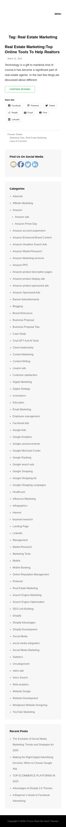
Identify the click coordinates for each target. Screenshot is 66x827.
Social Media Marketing (26, 650)
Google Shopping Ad (24, 478)
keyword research (23, 519)
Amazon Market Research (27, 251)
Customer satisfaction (25, 375)
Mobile (16, 560)
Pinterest (18, 581)
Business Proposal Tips (26, 327)
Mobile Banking (21, 567)
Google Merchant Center (27, 450)
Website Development (25, 698)
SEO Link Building (23, 608)
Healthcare (19, 492)
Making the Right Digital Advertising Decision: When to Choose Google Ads (33, 763)
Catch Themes (51, 821)
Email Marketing (22, 409)
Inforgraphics (20, 505)
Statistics (18, 657)
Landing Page (21, 526)
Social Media (20, 636)
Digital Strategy (21, 388)
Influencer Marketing (24, 498)
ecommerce (19, 395)
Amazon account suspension (29, 230)
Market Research (22, 547)
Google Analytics (22, 437)
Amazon (17, 210)
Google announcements (26, 443)
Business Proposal (23, 320)
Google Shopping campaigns (29, 485)
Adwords (18, 196)
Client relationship (23, 347)
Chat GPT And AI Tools (26, 340)
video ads (18, 670)
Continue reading (22, 90)
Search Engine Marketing (27, 595)
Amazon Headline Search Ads (30, 244)
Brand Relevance (23, 313)
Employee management (26, 416)
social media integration (26, 643)
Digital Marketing (22, 382)
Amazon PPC (20, 265)
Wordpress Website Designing (30, 705)
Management (20, 540)
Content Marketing (23, 354)
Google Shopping (23, 471)
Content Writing (21, 361)
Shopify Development (25, 629)
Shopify (17, 615)
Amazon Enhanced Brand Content (32, 237)
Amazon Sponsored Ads (26, 292)
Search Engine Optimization (29, 602)
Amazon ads (22, 217)
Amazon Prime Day (26, 223)
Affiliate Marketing (23, 203)
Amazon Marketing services (28, 258)
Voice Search (20, 677)
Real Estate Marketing (36, 138)
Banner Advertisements (26, 299)
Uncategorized (21, 663)
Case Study (19, 333)
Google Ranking (22, 457)
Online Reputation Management (31, 574)
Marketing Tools (17, 138)
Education (18, 402)
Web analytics (21, 684)
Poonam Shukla (15, 134)
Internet (17, 512)
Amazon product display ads (29, 278)
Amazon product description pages (32, 272)
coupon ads (19, 368)
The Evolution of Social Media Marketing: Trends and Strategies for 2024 (33, 744)
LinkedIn (17, 533)
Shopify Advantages (24, 622)
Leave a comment (18, 141)
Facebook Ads (21, 423)
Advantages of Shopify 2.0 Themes (32, 788)
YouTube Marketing (24, 712)
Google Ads (19, 430)
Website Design (22, 691)
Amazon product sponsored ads (31, 285)
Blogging (18, 306)
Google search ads (23, 464)
